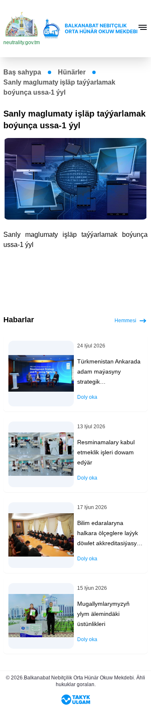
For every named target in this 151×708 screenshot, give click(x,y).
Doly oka (87, 397)
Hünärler (72, 72)
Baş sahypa (22, 72)
